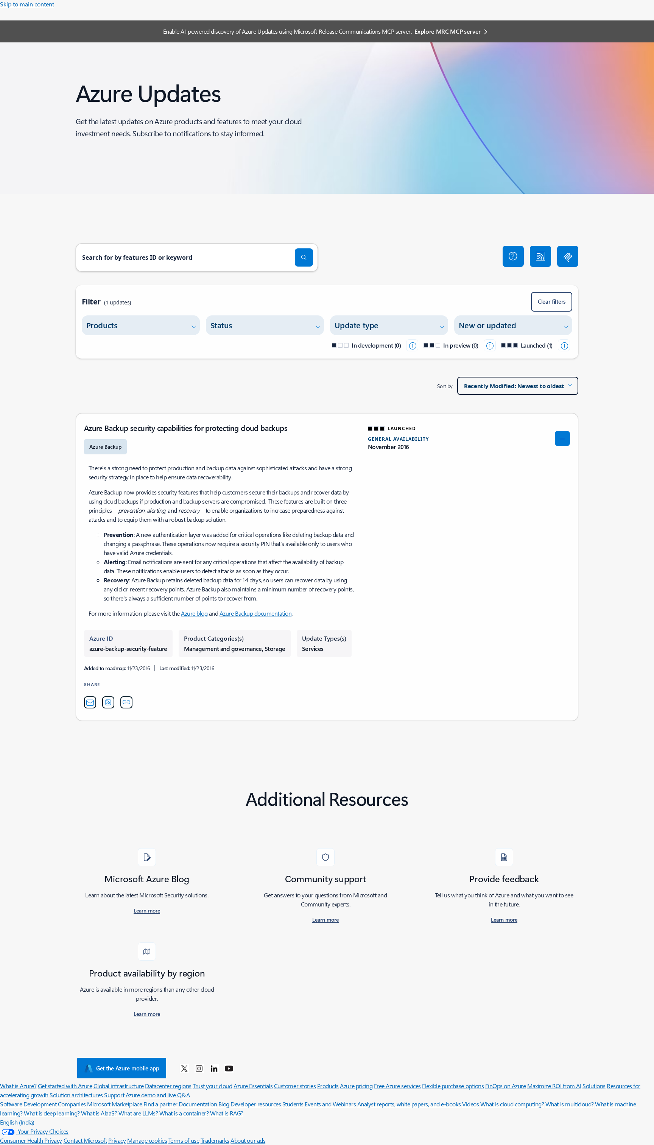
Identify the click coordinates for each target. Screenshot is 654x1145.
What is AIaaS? (99, 1113)
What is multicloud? (569, 1104)
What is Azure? (18, 1086)
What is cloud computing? (512, 1104)
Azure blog (194, 613)
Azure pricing (356, 1086)
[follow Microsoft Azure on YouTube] (229, 1068)
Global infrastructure (118, 1086)
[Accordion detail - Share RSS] (108, 702)
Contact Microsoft (85, 1140)
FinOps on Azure (505, 1086)
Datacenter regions (168, 1086)
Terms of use (183, 1140)
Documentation (198, 1104)
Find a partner (160, 1104)
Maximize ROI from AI (554, 1086)
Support (114, 1095)
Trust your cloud (212, 1086)
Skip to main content (27, 4)
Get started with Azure (65, 1086)
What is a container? (184, 1113)
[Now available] (564, 345)
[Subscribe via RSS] (540, 256)
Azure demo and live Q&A (158, 1095)
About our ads (247, 1140)
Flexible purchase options (453, 1086)
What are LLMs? (138, 1113)
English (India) (17, 1122)
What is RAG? (226, 1113)
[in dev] (412, 345)
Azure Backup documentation (256, 613)
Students (293, 1104)
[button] (513, 256)
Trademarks (215, 1140)
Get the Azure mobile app (127, 1068)
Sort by (445, 386)
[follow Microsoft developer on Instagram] (199, 1068)
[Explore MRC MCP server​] (567, 256)
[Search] (304, 257)
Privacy (117, 1140)
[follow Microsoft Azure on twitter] (184, 1068)
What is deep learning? (51, 1113)
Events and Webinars (330, 1104)
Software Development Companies (43, 1104)
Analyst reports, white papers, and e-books (409, 1104)
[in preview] (489, 345)
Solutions (594, 1086)
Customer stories (295, 1086)
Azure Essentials (253, 1086)
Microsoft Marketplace (114, 1104)
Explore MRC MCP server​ (447, 31)
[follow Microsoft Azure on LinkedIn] (214, 1068)
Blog (223, 1104)
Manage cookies (147, 1140)
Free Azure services (397, 1086)
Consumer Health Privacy (31, 1140)
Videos (470, 1104)
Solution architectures (76, 1095)
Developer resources (255, 1104)
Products (328, 1086)
